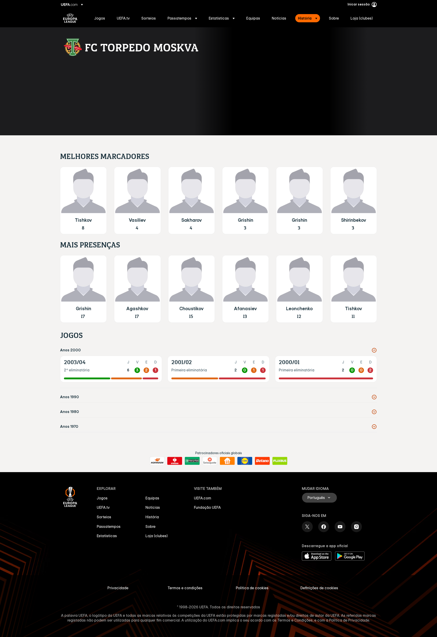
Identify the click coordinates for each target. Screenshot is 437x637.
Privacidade (117, 588)
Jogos (102, 498)
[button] (182, 18)
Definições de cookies (319, 588)
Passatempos (109, 526)
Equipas (152, 498)
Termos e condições (185, 588)
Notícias (152, 507)
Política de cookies (252, 588)
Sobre (150, 526)
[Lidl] (244, 461)
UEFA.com (202, 498)
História (152, 517)
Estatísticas (107, 536)
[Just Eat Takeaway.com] (227, 461)
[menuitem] (99, 18)
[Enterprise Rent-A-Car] (192, 461)
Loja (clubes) (156, 536)
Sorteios (104, 517)
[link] (99, 18)
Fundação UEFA (207, 507)
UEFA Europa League (70, 18)
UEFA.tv (103, 507)
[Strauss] (174, 461)
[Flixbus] (279, 461)
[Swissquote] (209, 461)
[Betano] (262, 461)
